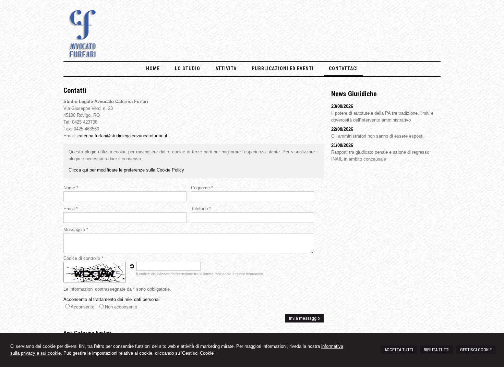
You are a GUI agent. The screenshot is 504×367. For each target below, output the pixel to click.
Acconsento (82, 306)
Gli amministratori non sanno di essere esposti (377, 136)
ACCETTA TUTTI (398, 349)
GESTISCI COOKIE (476, 349)
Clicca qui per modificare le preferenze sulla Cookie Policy (126, 170)
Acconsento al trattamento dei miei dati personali (111, 299)
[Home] (82, 56)
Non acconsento (121, 306)
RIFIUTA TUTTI (436, 349)
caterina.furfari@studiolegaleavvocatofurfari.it (122, 135)
